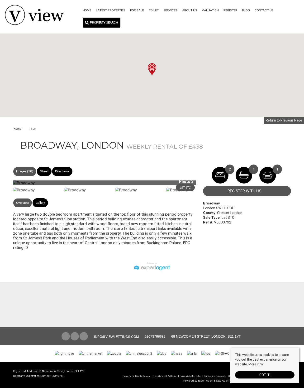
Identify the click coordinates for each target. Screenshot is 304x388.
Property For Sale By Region (136, 376)
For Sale (137, 10)
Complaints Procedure (215, 376)
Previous (5, 184)
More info (255, 364)
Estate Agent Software (227, 380)
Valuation (210, 10)
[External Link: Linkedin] (84, 337)
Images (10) (24, 171)
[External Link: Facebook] (66, 337)
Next (205, 184)
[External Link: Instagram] (75, 337)
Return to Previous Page (284, 120)
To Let (154, 10)
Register (230, 10)
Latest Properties (110, 10)
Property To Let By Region (164, 376)
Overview (22, 202)
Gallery (40, 202)
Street (44, 171)
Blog (246, 10)
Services (170, 10)
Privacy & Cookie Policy (190, 376)
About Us (189, 10)
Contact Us (264, 10)
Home (87, 10)
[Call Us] (144, 336)
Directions (62, 171)
